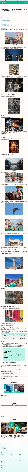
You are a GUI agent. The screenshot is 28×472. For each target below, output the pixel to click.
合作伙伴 (11, 459)
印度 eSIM (2, 459)
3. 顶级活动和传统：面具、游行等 (5, 21)
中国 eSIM (2, 461)
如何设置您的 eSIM (3, 468)
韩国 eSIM (2, 460)
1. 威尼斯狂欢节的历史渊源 (4, 19)
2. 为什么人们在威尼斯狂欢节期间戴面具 (5, 20)
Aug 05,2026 (2, 438)
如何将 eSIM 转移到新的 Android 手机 (23, 399)
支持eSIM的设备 (3, 467)
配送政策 (20, 459)
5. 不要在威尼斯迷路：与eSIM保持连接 (5, 24)
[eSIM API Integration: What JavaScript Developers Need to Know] (20, 428)
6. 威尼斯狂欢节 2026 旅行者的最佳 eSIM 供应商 (6, 25)
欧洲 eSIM (2, 462)
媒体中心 (11, 460)
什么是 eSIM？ (2, 466)
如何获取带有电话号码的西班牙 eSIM (4, 399)
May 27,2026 (15, 438)
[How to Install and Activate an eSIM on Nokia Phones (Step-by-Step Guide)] (7, 428)
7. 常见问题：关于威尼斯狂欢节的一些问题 (6, 26)
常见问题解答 (20, 460)
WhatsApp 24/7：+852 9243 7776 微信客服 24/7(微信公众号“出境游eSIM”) (14, 0)
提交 (2, 416)
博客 (1, 465)
